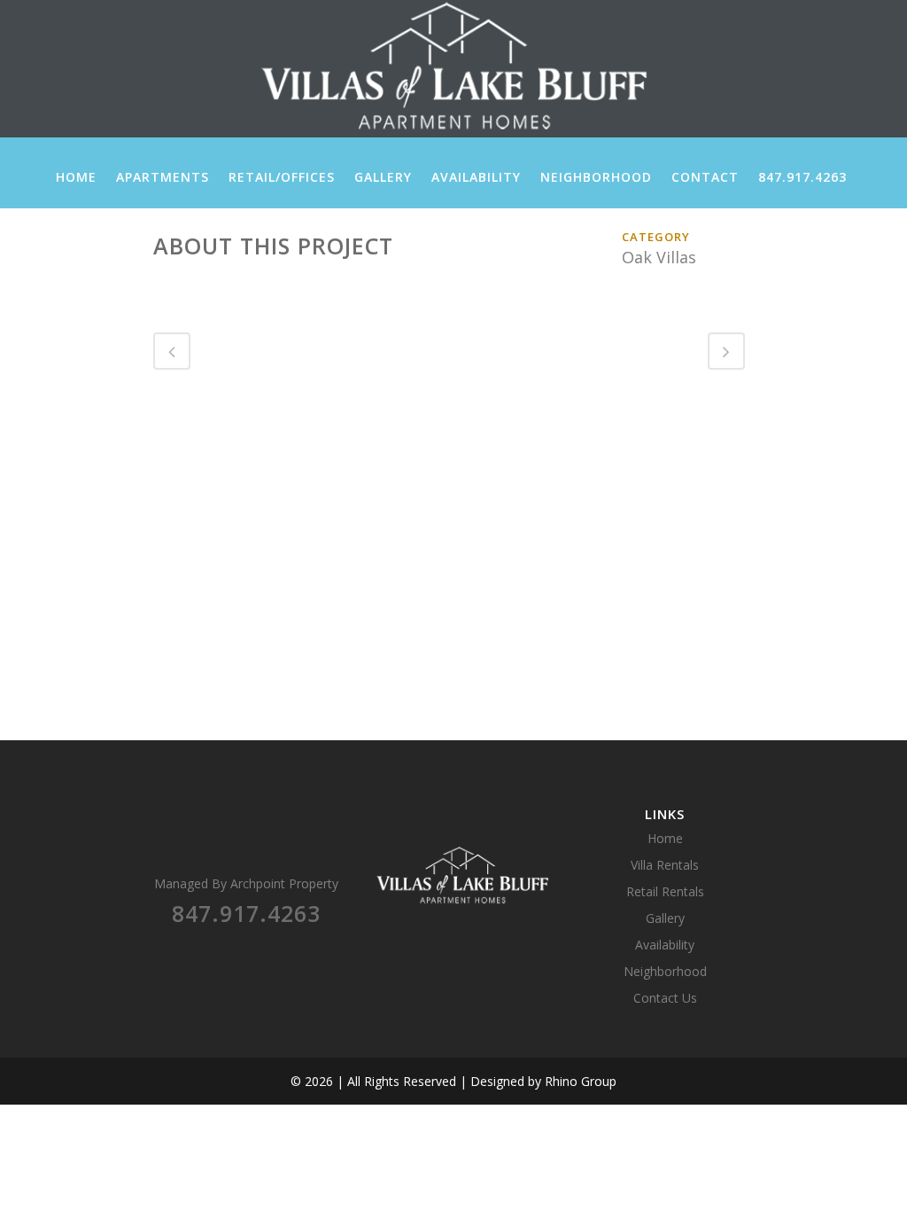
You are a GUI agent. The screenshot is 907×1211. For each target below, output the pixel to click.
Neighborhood (665, 971)
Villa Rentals (665, 864)
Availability (664, 944)
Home (665, 838)
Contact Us (665, 997)
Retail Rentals (665, 891)
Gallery (665, 918)
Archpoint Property (284, 883)
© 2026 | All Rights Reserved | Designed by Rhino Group (453, 1081)
